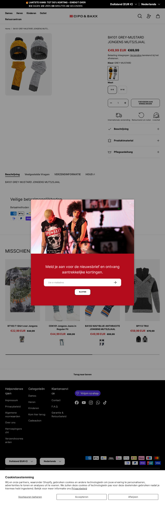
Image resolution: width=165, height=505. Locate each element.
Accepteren (81, 496)
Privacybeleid (79, 488)
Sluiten (82, 292)
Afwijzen (133, 496)
